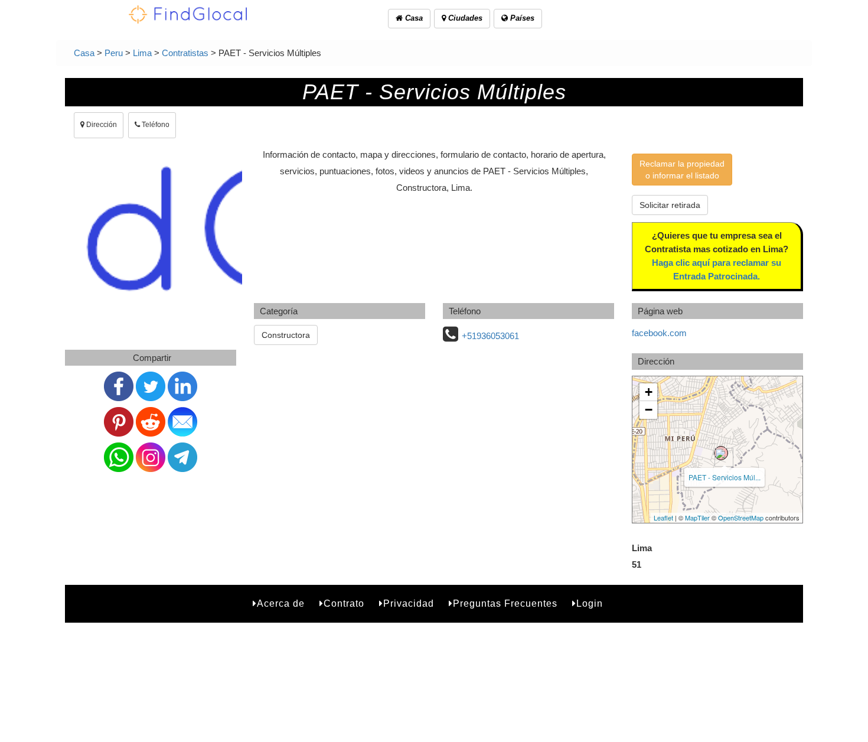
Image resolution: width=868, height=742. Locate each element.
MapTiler (697, 517)
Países (521, 18)
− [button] (648, 409)
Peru (114, 53)
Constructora (286, 335)
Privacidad (408, 603)
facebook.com (659, 333)
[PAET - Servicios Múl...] (721, 453)
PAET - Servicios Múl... (724, 477)
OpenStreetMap (740, 517)
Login (589, 603)
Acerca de (281, 603)
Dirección (100, 125)
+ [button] (648, 392)
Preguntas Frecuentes (505, 603)
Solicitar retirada (669, 205)
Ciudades (464, 18)
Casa (413, 18)
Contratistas (185, 53)
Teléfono (154, 125)
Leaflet (663, 517)
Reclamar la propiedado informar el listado (682, 169)
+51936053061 (490, 336)
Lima (142, 53)
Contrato (344, 603)
